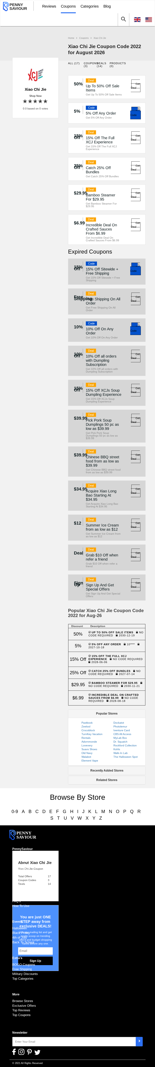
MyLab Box (120, 737)
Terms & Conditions (26, 860)
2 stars (30, 101)
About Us (18, 855)
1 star (25, 101)
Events (17, 921)
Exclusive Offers (24, 1006)
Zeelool (85, 726)
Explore (17, 885)
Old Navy (86, 753)
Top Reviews (21, 1010)
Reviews (49, 6)
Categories (90, 6)
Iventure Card (121, 730)
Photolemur (120, 726)
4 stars (40, 101)
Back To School (23, 942)
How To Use (20, 906)
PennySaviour (22, 849)
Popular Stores (107, 713)
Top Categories (22, 978)
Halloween (19, 928)
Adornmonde (89, 741)
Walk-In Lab (120, 753)
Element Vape (89, 760)
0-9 (15, 811)
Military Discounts (25, 974)
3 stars (35, 101)
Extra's (17, 958)
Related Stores (106, 780)
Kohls (116, 749)
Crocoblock (88, 730)
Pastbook (87, 722)
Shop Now (35, 95)
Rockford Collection (125, 745)
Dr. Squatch (120, 741)
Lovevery (86, 745)
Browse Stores (22, 1001)
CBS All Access (122, 734)
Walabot (86, 756)
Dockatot (118, 722)
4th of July (19, 937)
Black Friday (21, 933)
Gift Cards (19, 892)
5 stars (45, 101)
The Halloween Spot (125, 756)
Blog (107, 6)
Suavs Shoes (89, 749)
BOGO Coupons (23, 964)
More (15, 994)
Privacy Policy (22, 865)
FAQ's (16, 901)
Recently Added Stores (106, 770)
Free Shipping (22, 969)
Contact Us (20, 869)
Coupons (68, 6)
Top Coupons (21, 1015)
